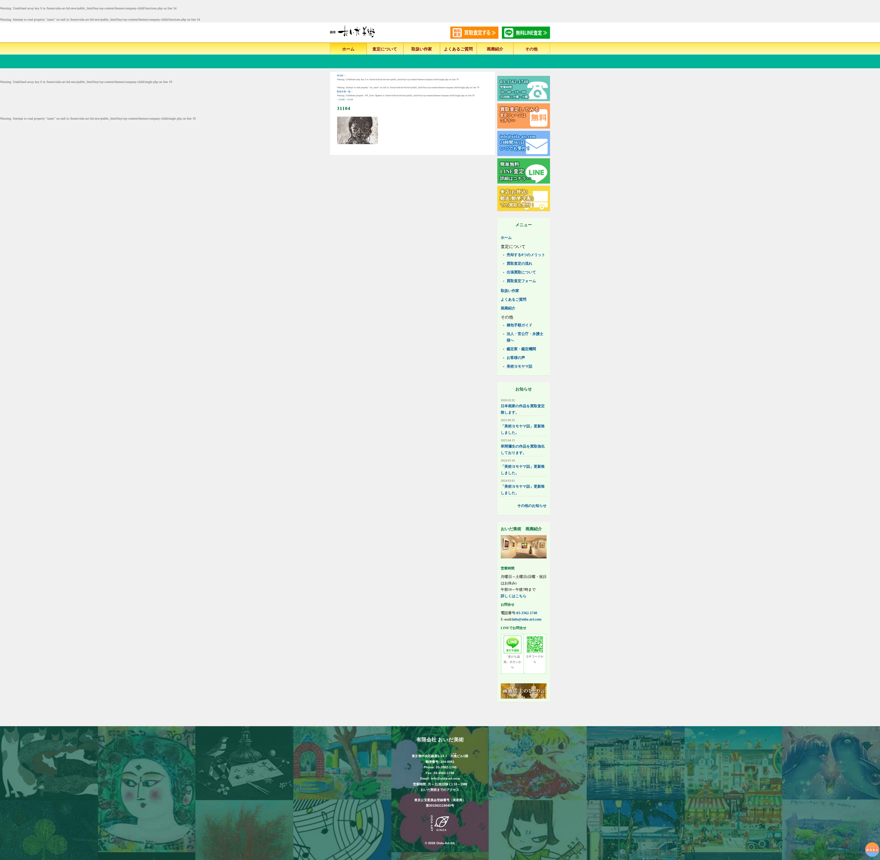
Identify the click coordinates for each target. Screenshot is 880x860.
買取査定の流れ (519, 263)
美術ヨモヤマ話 (519, 366)
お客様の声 (516, 358)
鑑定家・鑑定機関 (521, 349)
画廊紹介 (495, 49)
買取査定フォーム (521, 281)
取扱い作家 (421, 49)
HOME (340, 75)
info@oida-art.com (526, 619)
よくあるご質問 (458, 49)
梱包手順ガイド (519, 325)
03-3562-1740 (527, 613)
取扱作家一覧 (344, 91)
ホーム (348, 49)
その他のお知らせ (532, 506)
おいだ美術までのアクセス (440, 789)
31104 (341, 99)
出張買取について (521, 272)
